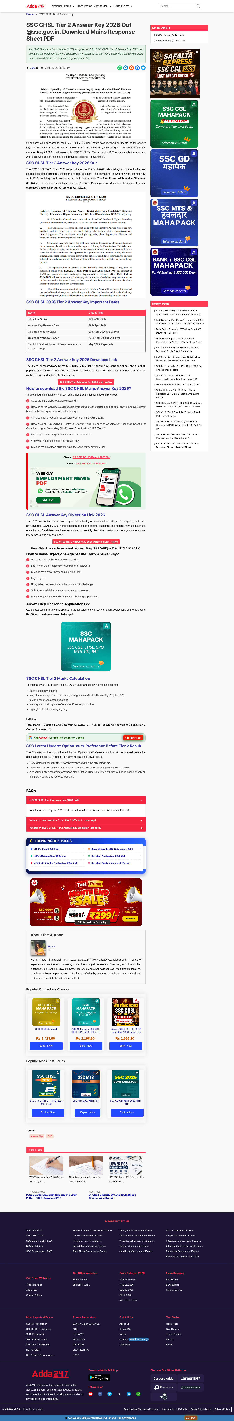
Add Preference (133, 737)
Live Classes (173, 1329)
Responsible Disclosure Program (141, 1409)
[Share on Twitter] (143, 67)
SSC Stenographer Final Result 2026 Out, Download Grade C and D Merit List (177, 349)
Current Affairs (34, 1295)
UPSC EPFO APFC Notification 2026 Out (55, 863)
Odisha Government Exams (87, 1235)
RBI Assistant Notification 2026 (182, 1256)
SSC (50, 1136)
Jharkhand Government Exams (135, 1251)
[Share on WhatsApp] (119, 67)
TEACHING (79, 1339)
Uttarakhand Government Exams (183, 1241)
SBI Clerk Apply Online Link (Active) (110, 863)
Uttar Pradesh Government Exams (184, 1246)
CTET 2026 (125, 1295)
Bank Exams (172, 1284)
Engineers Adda (81, 1284)
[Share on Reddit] (131, 67)
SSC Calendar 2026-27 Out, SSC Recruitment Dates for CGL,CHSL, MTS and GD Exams (179, 405)
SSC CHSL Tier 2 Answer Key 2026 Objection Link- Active (86, 541)
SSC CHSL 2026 (35, 1235)
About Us (124, 1323)
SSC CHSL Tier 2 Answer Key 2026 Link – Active (86, 382)
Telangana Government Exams (135, 1230)
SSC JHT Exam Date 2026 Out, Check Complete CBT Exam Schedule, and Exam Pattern (177, 394)
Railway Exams (174, 1290)
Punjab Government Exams (180, 1235)
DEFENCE (78, 1344)
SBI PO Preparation (36, 1323)
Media (122, 1334)
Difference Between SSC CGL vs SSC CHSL (178, 384)
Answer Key (37, 1136)
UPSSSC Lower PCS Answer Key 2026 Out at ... (126, 1179)
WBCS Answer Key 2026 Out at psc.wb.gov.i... (46, 1179)
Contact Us (125, 1329)
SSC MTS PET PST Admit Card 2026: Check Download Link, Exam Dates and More (178, 359)
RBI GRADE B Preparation (40, 1355)
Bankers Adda (80, 1279)
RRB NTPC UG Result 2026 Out (91, 457)
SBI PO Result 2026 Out (46, 849)
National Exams (61, 5)
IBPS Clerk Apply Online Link (170, 40)
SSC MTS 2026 (34, 1246)
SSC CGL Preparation (38, 1344)
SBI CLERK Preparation (39, 1329)
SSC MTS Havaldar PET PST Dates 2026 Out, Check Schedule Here (179, 368)
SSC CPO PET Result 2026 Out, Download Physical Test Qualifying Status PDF (177, 436)
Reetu (32, 68)
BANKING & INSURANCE (86, 1323)
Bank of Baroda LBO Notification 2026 (112, 849)
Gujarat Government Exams (134, 1246)
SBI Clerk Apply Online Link (170, 35)
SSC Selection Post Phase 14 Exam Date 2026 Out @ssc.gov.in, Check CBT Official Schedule (180, 322)
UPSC (76, 1355)
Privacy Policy (222, 1409)
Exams (30, 14)
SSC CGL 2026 (34, 1230)
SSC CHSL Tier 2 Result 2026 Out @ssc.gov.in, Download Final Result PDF (177, 377)
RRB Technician (127, 1279)
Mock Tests (172, 1323)
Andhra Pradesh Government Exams (92, 1230)
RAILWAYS (78, 1334)
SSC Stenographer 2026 (39, 1251)
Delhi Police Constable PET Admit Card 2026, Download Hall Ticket (179, 331)
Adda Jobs (32, 1290)
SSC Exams (172, 1279)
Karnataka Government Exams (89, 1246)
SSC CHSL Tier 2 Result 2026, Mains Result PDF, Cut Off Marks (178, 414)
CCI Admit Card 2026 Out (91, 463)
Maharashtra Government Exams (137, 1235)
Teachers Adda (34, 1284)
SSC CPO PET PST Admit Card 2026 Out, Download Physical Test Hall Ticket (177, 445)
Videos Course (174, 1334)
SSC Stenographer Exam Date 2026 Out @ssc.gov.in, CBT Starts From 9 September (178, 312)
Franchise (124, 1344)
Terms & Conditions (201, 1409)
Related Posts (35, 1149)
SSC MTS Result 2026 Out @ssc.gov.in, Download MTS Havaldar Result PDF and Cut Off (179, 425)
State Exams (121, 5)
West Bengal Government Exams (137, 1241)
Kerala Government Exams (87, 1241)
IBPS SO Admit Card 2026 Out (50, 856)
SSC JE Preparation (37, 1339)
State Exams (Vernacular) (92, 5)
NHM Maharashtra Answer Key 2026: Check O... (85, 1179)
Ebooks (170, 1339)
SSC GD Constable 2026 (39, 1241)
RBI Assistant (33, 1350)
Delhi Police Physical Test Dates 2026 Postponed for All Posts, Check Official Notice (179, 340)
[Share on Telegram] (125, 67)
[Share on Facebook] (137, 67)
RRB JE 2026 (126, 1284)
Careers (133, 1339)
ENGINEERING (81, 1350)
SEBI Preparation (35, 1334)
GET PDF (191, 1418)
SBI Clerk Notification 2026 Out (108, 856)
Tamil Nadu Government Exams (90, 1251)
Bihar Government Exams (179, 1230)
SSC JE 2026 (126, 1290)
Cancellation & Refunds (174, 1409)
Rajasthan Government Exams (182, 1251)
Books (169, 1344)
